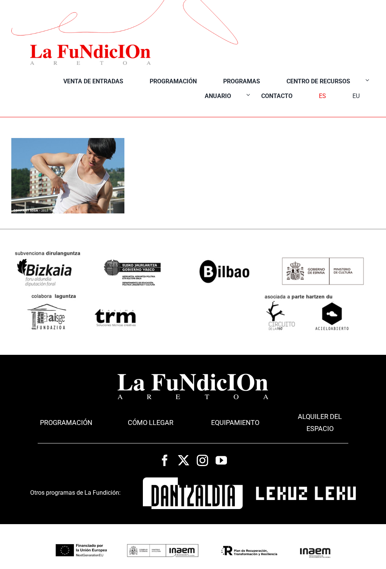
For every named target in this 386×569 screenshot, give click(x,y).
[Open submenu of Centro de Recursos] (367, 79)
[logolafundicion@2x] (193, 376)
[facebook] (164, 460)
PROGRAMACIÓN (66, 422)
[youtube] (221, 460)
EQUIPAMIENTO (235, 422)
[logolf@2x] (90, 47)
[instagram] (202, 460)
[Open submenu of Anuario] (248, 94)
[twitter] (183, 460)
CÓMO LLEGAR (150, 422)
